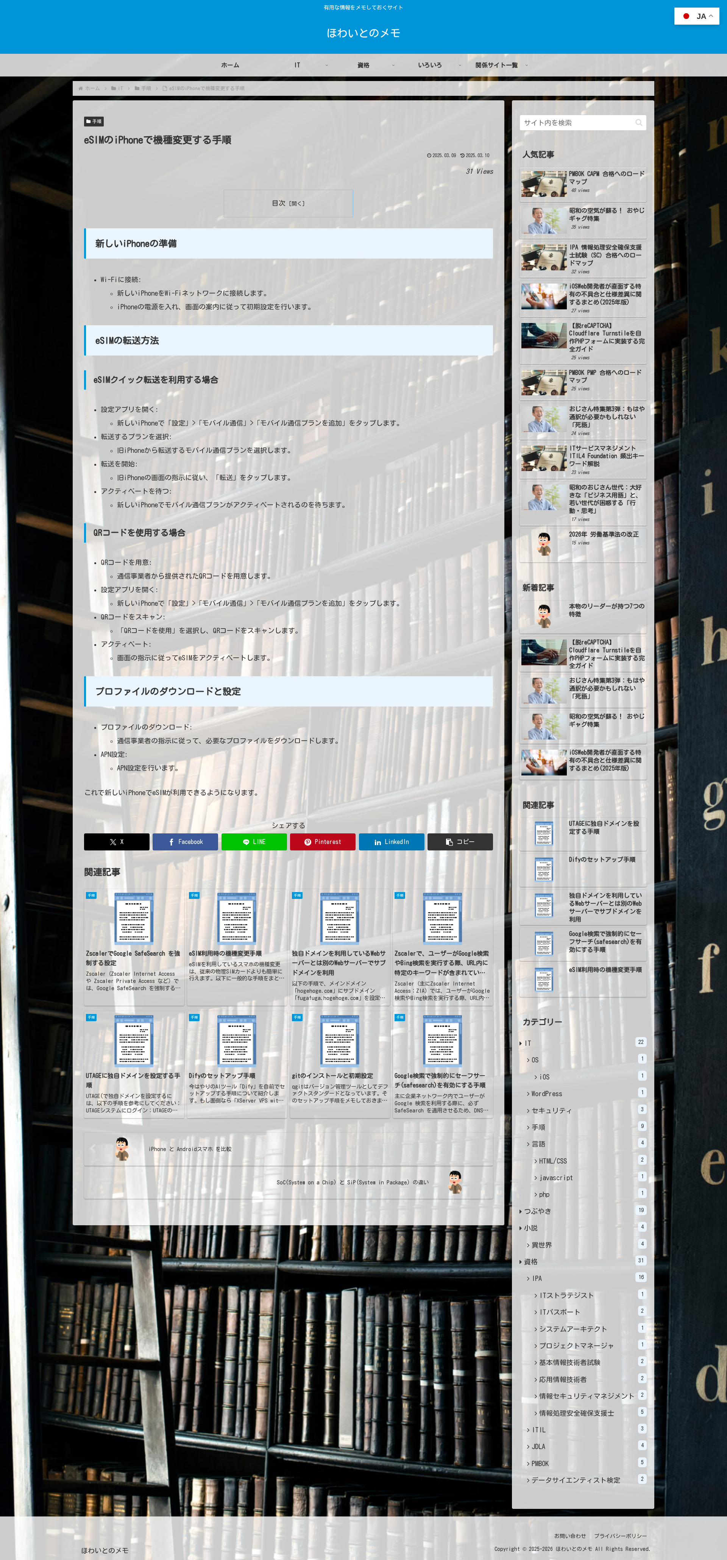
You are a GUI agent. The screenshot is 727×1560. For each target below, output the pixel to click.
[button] (460, 841)
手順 (96, 121)
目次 (278, 203)
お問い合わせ (570, 1536)
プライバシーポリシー (620, 1536)
